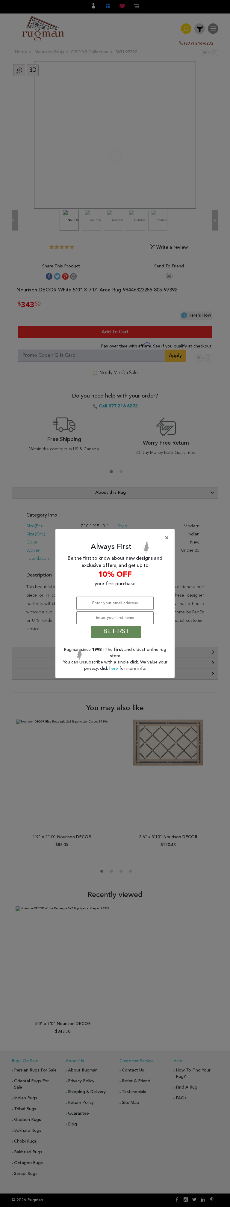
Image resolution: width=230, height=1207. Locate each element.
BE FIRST (116, 632)
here (114, 668)
